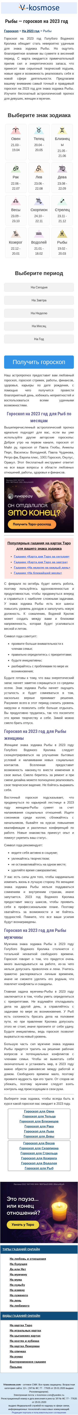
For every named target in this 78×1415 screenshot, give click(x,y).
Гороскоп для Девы (39, 1136)
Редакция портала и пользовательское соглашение (39, 1412)
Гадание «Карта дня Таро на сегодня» (41, 556)
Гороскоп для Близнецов (39, 1121)
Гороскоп (11, 31)
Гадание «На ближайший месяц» (38, 573)
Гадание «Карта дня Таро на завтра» (41, 562)
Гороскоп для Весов (39, 1143)
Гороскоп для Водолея (39, 1163)
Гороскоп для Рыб (39, 1168)
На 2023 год (31, 31)
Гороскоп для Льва (39, 1131)
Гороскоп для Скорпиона (39, 1148)
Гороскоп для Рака (39, 1126)
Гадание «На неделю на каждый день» (42, 567)
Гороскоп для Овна (39, 1111)
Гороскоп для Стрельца (39, 1153)
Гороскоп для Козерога (39, 1158)
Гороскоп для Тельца (39, 1116)
